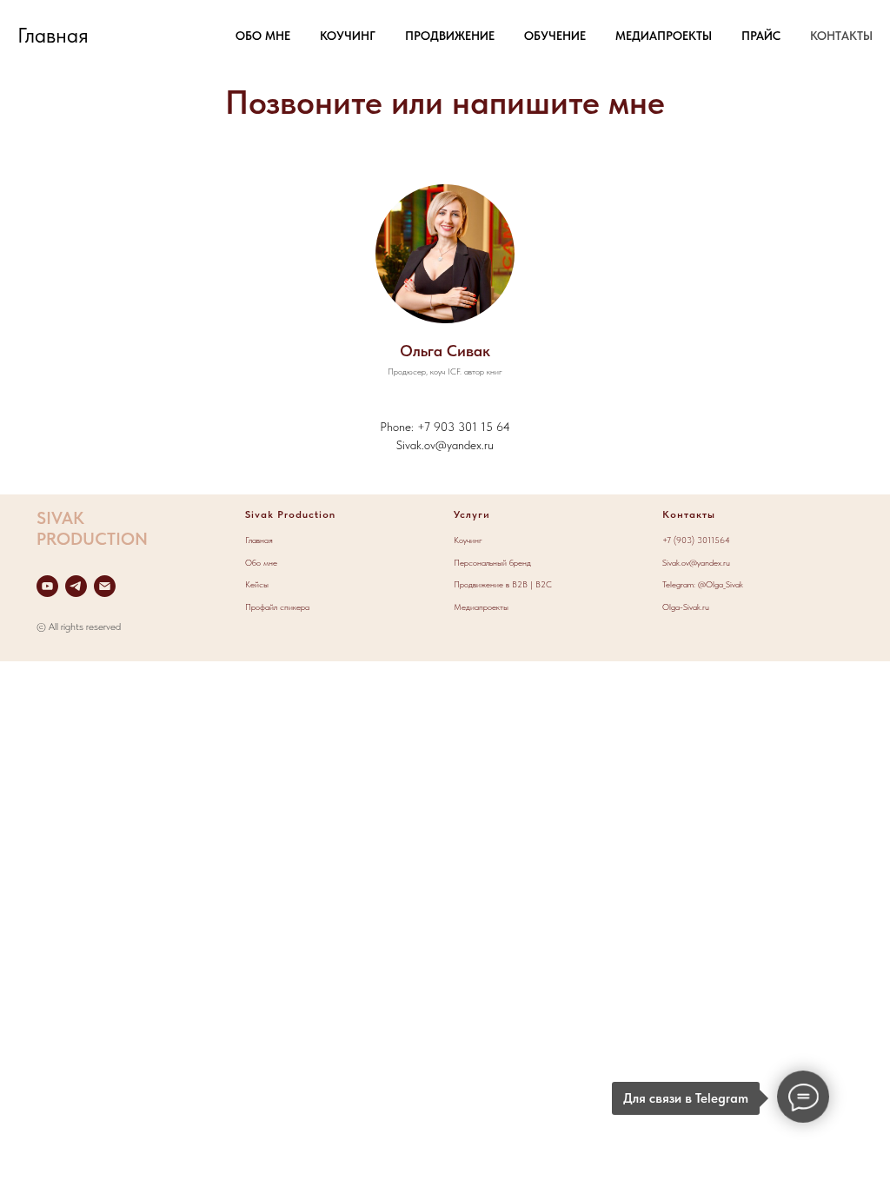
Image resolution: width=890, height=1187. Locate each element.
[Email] (105, 586)
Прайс (760, 36)
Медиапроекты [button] (663, 36)
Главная (259, 539)
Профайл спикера (277, 606)
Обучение (555, 36)
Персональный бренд (492, 562)
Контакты (841, 36)
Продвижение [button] (450, 36)
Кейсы (257, 584)
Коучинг (468, 539)
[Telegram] (76, 586)
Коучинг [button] (347, 36)
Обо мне (263, 36)
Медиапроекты (481, 606)
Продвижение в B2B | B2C (503, 584)
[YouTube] (47, 586)
